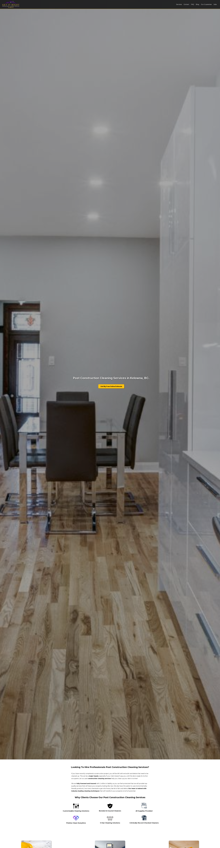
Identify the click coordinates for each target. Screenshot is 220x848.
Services (179, 4)
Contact (186, 4)
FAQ (192, 4)
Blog (197, 4)
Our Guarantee (206, 4)
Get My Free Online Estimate (111, 386)
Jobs (215, 4)
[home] (19, 4)
